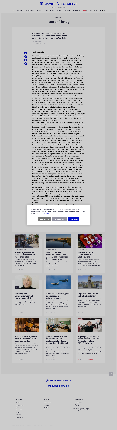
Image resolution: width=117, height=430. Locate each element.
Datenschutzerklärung (45, 213)
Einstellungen (59, 219)
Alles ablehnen (44, 219)
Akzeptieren (74, 219)
